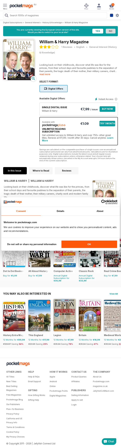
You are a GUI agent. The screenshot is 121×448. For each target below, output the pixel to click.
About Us (97, 377)
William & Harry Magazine (76, 22)
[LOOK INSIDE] (19, 79)
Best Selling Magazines (11, 388)
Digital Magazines (58, 395)
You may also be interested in (27, 293)
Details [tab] (60, 211)
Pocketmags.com (101, 381)
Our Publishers (13, 404)
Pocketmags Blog (14, 399)
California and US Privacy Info (14, 420)
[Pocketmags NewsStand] (20, 6)
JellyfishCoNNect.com (102, 391)
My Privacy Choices (15, 437)
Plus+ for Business (15, 409)
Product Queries (78, 377)
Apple (52, 377)
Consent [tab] (21, 211)
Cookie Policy (12, 432)
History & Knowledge (52, 22)
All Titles (10, 377)
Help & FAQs (34, 377)
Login (74, 404)
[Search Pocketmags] (6, 16)
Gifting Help (33, 400)
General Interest (32, 22)
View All (113, 293)
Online (53, 386)
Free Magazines (13, 395)
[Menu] (5, 6)
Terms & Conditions (15, 427)
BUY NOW (107, 109)
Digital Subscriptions (12, 22)
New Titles (11, 381)
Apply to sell (77, 400)
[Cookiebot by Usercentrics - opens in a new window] (103, 202)
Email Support (34, 381)
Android (53, 381)
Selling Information (80, 395)
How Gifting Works (36, 395)
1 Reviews (66, 47)
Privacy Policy (12, 414)
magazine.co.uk (100, 386)
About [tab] (100, 211)
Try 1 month (107, 123)
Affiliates (75, 381)
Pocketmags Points (59, 391)
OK (89, 244)
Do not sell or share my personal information (31, 244)
